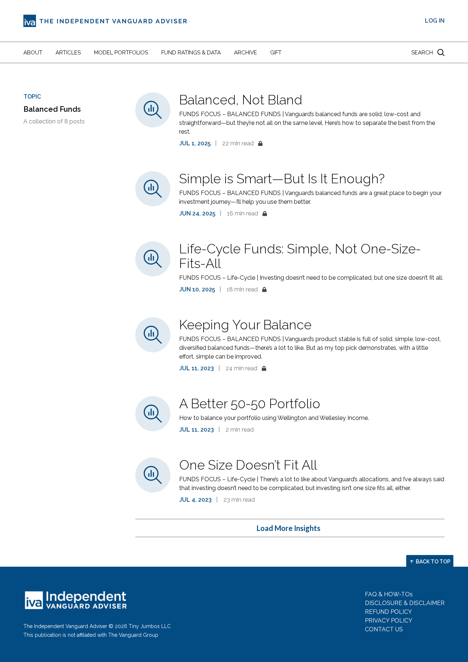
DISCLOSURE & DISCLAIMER (405, 603)
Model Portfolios (121, 52)
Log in (435, 20)
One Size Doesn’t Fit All (248, 464)
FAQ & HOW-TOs (389, 594)
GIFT (276, 52)
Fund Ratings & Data (191, 52)
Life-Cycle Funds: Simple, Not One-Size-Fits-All (300, 256)
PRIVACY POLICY (388, 620)
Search (422, 52)
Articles (68, 52)
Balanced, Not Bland (240, 99)
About (32, 52)
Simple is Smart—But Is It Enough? (282, 178)
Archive (245, 52)
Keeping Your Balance (245, 324)
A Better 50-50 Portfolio (249, 403)
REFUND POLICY (388, 611)
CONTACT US (384, 629)
